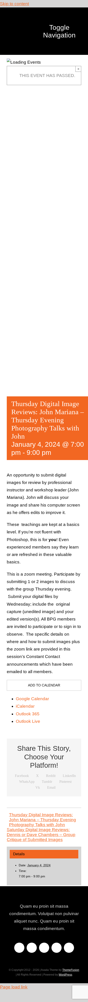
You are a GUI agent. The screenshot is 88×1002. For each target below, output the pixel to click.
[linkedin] (69, 948)
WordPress (65, 974)
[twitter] (32, 948)
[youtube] (56, 948)
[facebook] (19, 948)
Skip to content (14, 3)
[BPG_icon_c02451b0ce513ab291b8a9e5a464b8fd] (28, 16)
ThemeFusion (70, 970)
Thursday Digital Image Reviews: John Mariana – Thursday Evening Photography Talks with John (42, 819)
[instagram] (44, 948)
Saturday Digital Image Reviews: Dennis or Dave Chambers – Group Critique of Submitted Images (41, 834)
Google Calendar (32, 698)
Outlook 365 (27, 713)
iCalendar (25, 706)
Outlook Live (28, 721)
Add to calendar (44, 685)
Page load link (14, 987)
